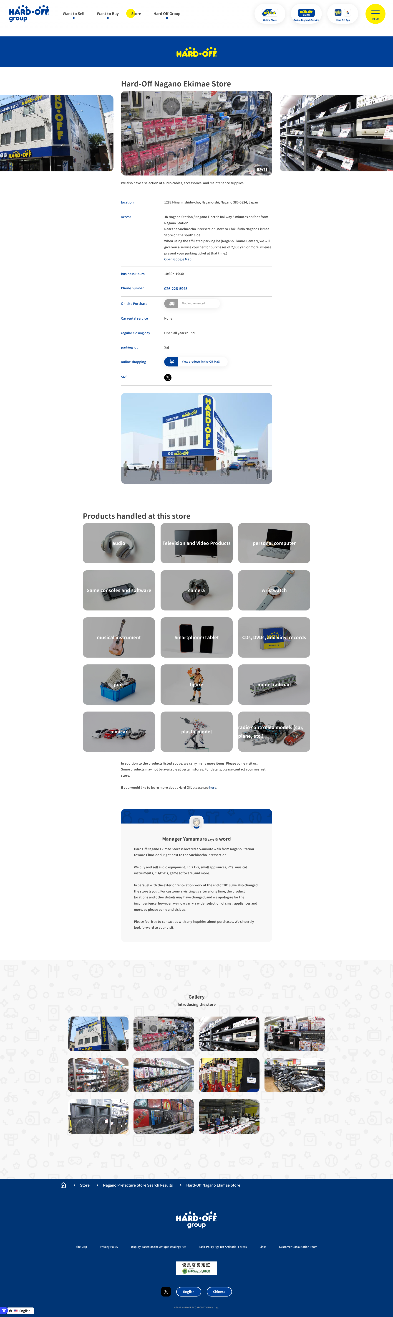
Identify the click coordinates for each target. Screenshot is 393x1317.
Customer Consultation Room (298, 1247)
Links (262, 1247)
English (188, 1291)
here (212, 787)
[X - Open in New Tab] (167, 377)
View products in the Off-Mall (201, 362)
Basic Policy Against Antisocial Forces (223, 1247)
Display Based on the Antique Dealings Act (158, 1247)
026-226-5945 (175, 288)
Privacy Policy (109, 1247)
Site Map (81, 1247)
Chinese (219, 1291)
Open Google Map (177, 259)
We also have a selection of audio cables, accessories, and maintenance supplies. (182, 183)
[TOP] (63, 1185)
